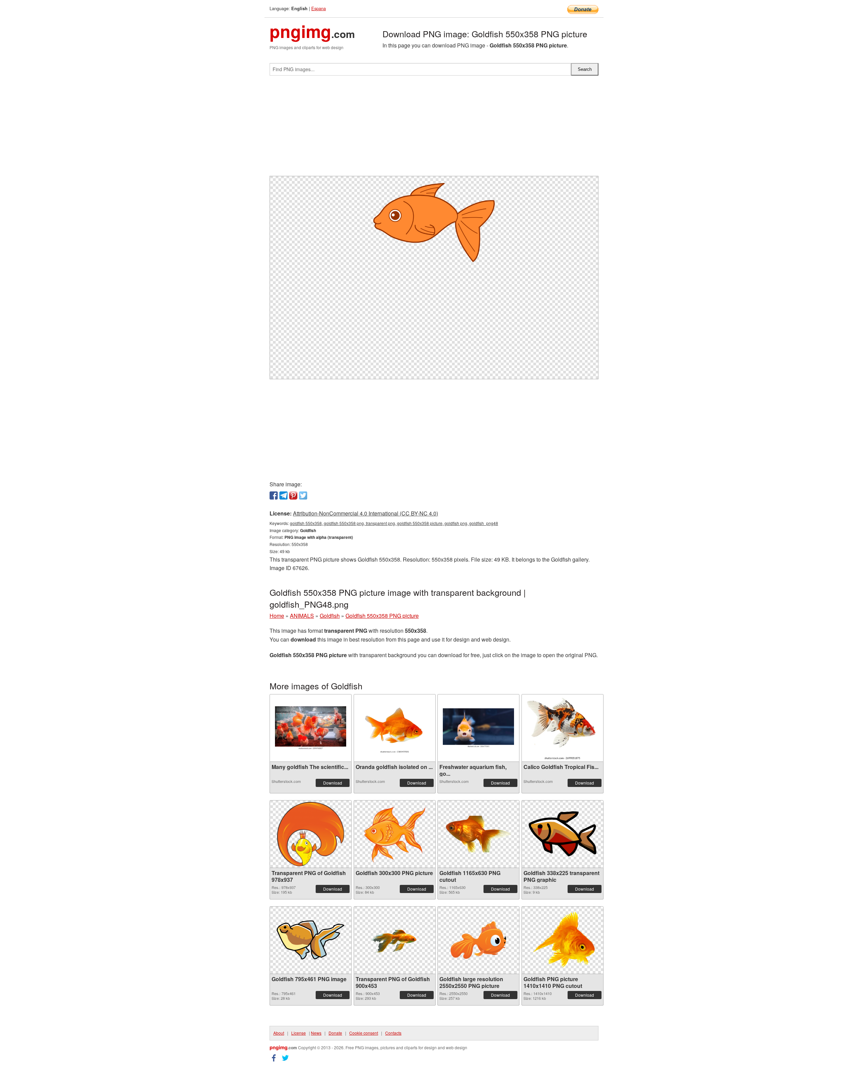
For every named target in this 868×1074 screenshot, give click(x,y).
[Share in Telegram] (283, 495)
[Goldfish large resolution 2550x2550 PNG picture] (478, 940)
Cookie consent (363, 1033)
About (278, 1033)
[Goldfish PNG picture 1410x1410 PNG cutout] (562, 940)
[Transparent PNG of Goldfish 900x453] (395, 940)
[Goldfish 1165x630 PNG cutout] (478, 834)
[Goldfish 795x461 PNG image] (310, 939)
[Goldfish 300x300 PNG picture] (394, 834)
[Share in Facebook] (274, 495)
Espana (318, 8)
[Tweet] (303, 495)
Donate (335, 1033)
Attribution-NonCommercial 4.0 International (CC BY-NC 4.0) (365, 513)
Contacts (393, 1033)
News (316, 1033)
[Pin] (293, 495)
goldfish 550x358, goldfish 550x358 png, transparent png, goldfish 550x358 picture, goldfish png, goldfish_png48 (394, 523)
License (298, 1033)
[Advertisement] (434, 128)
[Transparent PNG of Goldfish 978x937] (310, 834)
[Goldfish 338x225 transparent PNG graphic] (562, 833)
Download (332, 783)
